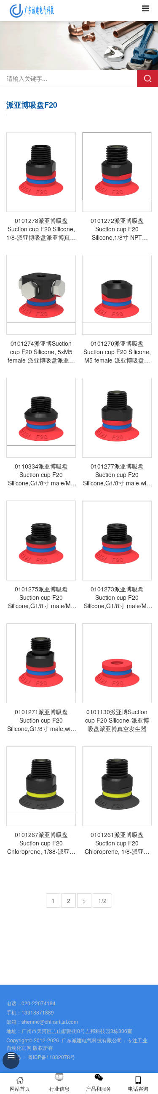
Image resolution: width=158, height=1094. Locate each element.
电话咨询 (138, 1088)
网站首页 (20, 1088)
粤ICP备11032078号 (51, 1056)
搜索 (147, 78)
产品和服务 (98, 1088)
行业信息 (59, 1088)
